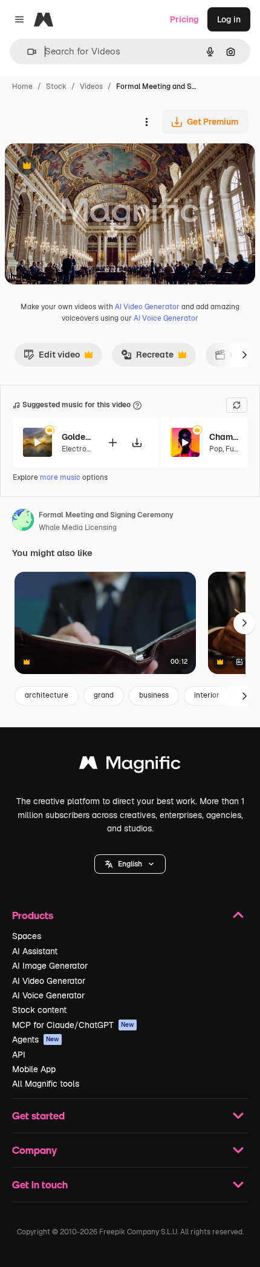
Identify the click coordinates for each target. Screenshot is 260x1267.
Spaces (26, 936)
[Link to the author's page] (23, 521)
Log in (229, 19)
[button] (130, 864)
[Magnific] (130, 765)
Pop (216, 449)
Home (22, 86)
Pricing (184, 19)
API (18, 1054)
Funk (234, 449)
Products (32, 915)
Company (34, 1150)
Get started (38, 1115)
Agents (35, 1039)
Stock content (39, 1009)
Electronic (79, 449)
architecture (46, 695)
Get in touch (40, 1184)
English (130, 864)
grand (104, 695)
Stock (56, 86)
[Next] (244, 354)
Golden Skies (77, 436)
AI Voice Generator (166, 318)
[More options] (146, 122)
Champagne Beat (224, 436)
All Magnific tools (45, 1083)
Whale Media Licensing (78, 527)
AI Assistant (34, 951)
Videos (91, 86)
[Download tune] (137, 442)
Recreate (147, 357)
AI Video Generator (147, 307)
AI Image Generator (50, 965)
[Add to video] (112, 442)
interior (206, 695)
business (154, 695)
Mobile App (34, 1069)
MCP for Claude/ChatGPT (73, 1025)
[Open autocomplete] (27, 51)
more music (60, 477)
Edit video (52, 357)
